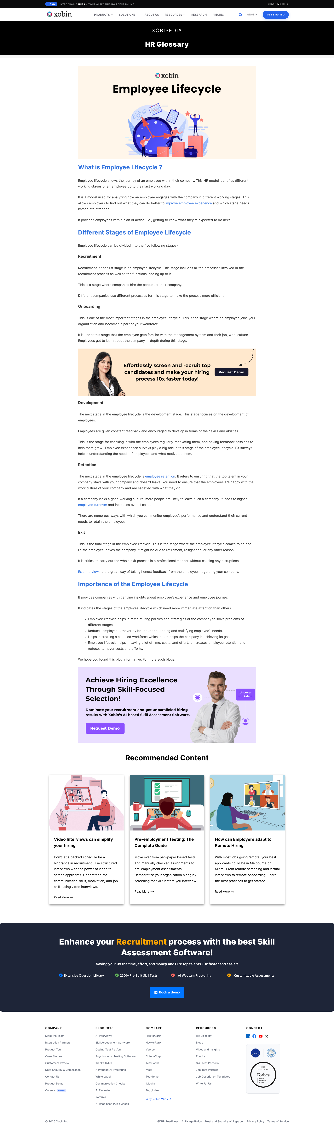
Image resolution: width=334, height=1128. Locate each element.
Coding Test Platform (108, 1049)
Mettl (149, 1069)
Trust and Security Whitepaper (224, 1121)
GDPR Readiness (168, 1121)
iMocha (150, 1083)
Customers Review (57, 1063)
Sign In (252, 14)
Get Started (276, 14)
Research (199, 14)
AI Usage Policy (192, 1121)
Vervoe (150, 1049)
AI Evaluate (102, 1090)
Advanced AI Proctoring (110, 1069)
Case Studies (53, 1056)
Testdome (152, 1076)
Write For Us (204, 1083)
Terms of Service (278, 1121)
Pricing (218, 14)
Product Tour (53, 1049)
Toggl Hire (152, 1090)
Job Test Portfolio (207, 1069)
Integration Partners (58, 1042)
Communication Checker (110, 1083)
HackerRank (153, 1042)
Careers (55, 1090)
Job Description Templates (213, 1076)
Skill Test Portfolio (207, 1063)
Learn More (276, 4)
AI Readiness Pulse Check (112, 1103)
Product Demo (54, 1083)
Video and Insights (208, 1049)
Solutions (127, 14)
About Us (152, 14)
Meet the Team (54, 1035)
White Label (103, 1076)
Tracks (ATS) (103, 1063)
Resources (173, 14)
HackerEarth (153, 1035)
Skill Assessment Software (112, 1042)
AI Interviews (103, 1035)
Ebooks (200, 1056)
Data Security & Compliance (63, 1069)
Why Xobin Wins (157, 1099)
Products (102, 14)
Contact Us (52, 1076)
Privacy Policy (255, 1121)
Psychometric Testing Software (115, 1056)
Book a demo (169, 992)
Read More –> (63, 897)
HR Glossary (204, 1035)
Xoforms (100, 1097)
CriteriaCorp (153, 1056)
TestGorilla (152, 1063)
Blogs (199, 1042)
